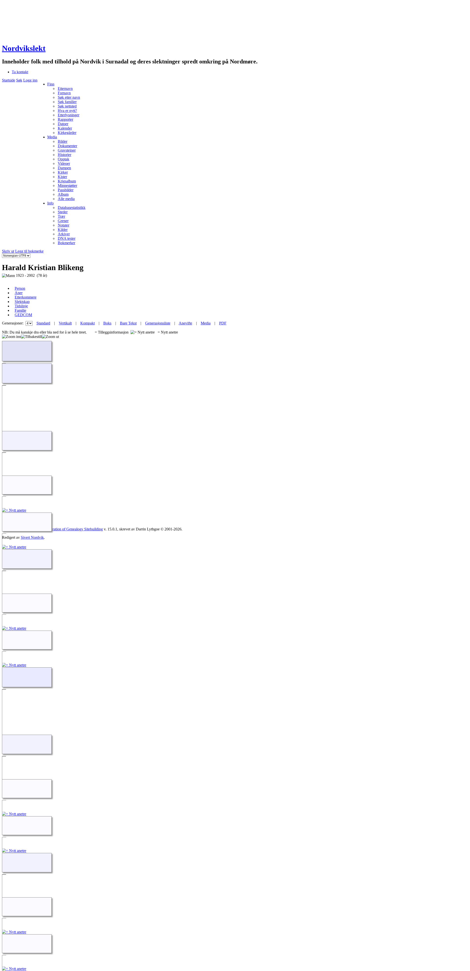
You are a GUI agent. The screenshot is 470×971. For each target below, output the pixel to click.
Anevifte (185, 323)
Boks (107, 323)
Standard (43, 323)
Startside (8, 80)
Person (20, 288)
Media (52, 137)
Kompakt (87, 323)
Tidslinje (21, 306)
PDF (222, 323)
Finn (50, 84)
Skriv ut (8, 251)
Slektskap (22, 302)
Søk (19, 80)
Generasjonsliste (157, 323)
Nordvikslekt (24, 48)
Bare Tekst (128, 323)
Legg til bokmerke (29, 251)
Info (50, 203)
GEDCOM (23, 315)
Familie (20, 310)
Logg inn (30, 80)
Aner (19, 293)
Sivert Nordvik (32, 537)
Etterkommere (25, 297)
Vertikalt (65, 323)
